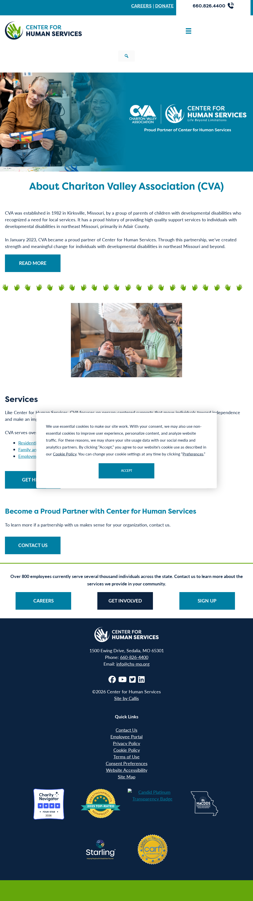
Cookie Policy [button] (64, 454)
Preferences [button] (193, 454)
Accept (126, 471)
